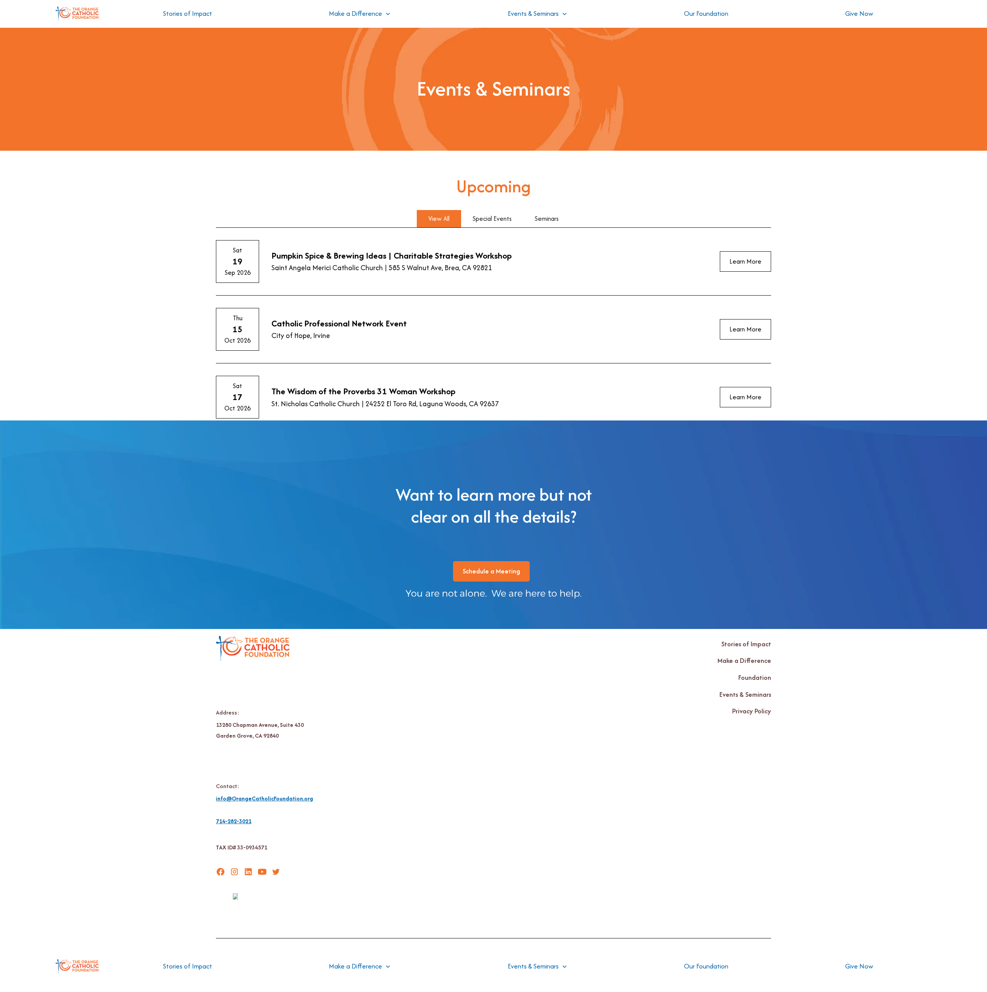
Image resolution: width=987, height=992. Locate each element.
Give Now (859, 13)
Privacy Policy (751, 711)
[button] (360, 13)
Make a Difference (744, 660)
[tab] (439, 218)
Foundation (754, 677)
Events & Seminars (745, 694)
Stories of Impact (187, 13)
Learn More (745, 261)
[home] (77, 14)
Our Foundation (706, 13)
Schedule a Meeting (491, 571)
